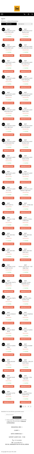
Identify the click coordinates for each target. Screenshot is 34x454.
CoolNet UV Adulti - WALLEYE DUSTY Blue (25, 362)
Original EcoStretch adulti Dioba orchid (25, 158)
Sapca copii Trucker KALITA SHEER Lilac (8, 283)
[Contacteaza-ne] (24, 14)
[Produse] (2, 14)
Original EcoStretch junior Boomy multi (25, 31)
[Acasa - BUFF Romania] (17, 8)
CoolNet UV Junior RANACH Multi (8, 314)
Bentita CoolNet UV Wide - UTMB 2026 (25, 219)
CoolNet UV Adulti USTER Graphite (8, 393)
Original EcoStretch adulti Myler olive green (25, 126)
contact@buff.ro (17, 442)
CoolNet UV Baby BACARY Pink (8, 362)
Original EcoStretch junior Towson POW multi (8, 31)
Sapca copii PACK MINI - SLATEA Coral (25, 298)
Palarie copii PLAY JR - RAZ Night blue (25, 267)
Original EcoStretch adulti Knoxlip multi (25, 142)
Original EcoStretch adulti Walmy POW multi (8, 47)
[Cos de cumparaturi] (28, 14)
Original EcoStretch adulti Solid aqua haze (8, 110)
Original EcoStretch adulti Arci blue (8, 189)
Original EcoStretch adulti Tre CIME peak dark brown (25, 47)
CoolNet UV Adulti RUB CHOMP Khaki (25, 393)
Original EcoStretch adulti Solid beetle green (25, 94)
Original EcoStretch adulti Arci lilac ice (25, 173)
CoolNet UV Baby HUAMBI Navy (25, 346)
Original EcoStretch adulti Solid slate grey (25, 78)
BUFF (8, 29)
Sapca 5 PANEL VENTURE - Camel (25, 235)
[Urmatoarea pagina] (31, 407)
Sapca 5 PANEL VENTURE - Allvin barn (25, 251)
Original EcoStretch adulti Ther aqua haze (25, 63)
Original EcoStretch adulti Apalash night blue (25, 189)
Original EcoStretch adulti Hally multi (8, 158)
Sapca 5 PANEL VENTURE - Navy (8, 235)
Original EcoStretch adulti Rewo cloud (25, 110)
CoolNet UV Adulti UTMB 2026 (8, 219)
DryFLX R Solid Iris (8, 205)
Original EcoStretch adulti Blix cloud (8, 173)
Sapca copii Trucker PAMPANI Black (25, 283)
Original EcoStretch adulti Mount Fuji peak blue (8, 142)
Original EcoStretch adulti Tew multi (8, 78)
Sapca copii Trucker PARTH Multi (8, 298)
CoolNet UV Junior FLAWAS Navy (8, 346)
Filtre (10, 24)
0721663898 (18, 440)
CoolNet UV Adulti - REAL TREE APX (25, 378)
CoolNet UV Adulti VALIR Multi (8, 378)
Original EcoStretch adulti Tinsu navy (8, 63)
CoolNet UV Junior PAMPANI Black (25, 314)
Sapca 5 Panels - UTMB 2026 (25, 205)
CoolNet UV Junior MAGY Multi (8, 330)
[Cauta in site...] (32, 14)
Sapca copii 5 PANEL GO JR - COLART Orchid (8, 267)
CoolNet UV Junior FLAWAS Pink (25, 330)
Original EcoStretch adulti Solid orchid (8, 94)
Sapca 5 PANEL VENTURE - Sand (8, 251)
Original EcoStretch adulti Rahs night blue (8, 126)
